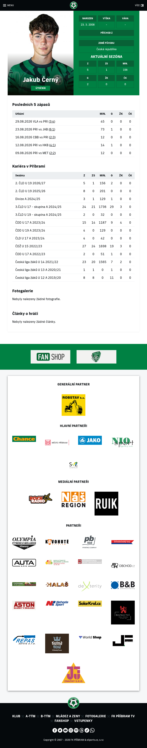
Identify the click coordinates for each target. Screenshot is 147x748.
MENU (10, 5)
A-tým (30, 716)
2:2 (52, 153)
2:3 (52, 137)
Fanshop (62, 721)
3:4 (52, 121)
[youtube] (65, 730)
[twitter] (60, 730)
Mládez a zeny (68, 716)
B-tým (46, 716)
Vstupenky (83, 721)
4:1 (52, 145)
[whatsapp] (92, 730)
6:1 (52, 129)
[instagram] (71, 730)
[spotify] (76, 730)
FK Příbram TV (123, 716)
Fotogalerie (95, 716)
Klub (16, 716)
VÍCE (137, 5)
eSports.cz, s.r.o (95, 739)
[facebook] (54, 730)
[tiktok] (87, 730)
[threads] (81, 730)
